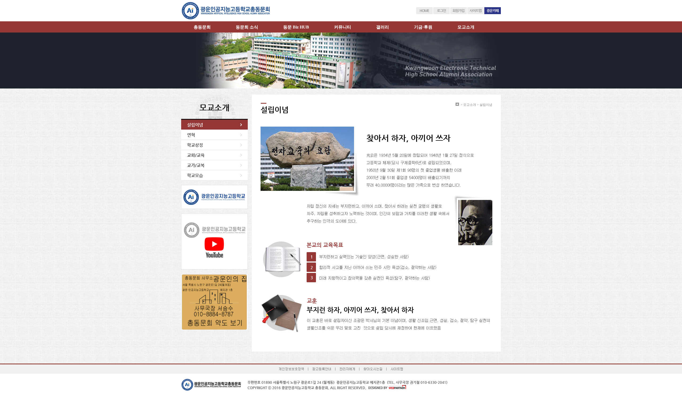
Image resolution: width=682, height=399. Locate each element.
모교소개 (465, 27)
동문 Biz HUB (296, 27)
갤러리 (382, 27)
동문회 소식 (247, 27)
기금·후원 (423, 27)
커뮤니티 (342, 27)
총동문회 (202, 27)
